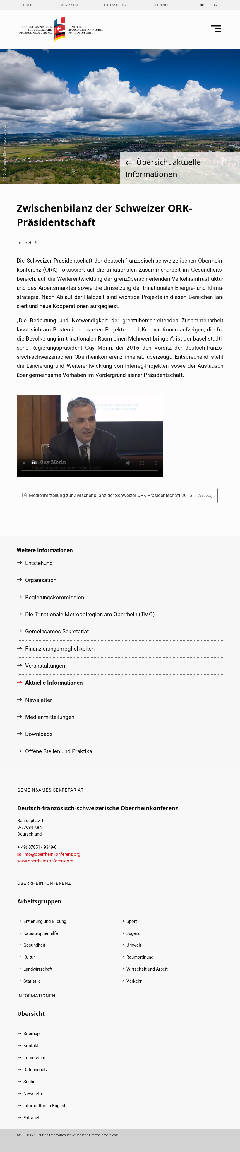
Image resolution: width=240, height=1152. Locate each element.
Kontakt (31, 1045)
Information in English (44, 1105)
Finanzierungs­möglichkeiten (60, 648)
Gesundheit (34, 945)
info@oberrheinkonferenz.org (51, 854)
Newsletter (38, 700)
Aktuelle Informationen (54, 682)
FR (216, 5)
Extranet (161, 5)
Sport (131, 921)
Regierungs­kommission (54, 597)
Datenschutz (115, 5)
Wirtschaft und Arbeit (147, 969)
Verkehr (134, 981)
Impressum (68, 5)
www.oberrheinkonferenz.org (45, 861)
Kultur (29, 957)
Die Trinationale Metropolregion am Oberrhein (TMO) (90, 614)
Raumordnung (139, 957)
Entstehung (39, 563)
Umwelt (133, 945)
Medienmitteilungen (49, 717)
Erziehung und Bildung (44, 921)
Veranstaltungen (45, 665)
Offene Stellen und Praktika (58, 751)
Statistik (31, 981)
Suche (29, 1081)
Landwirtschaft (37, 969)
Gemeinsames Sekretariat (57, 631)
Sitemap (26, 5)
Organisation (40, 580)
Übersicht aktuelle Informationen (163, 168)
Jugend (133, 933)
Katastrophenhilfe (40, 933)
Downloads (39, 734)
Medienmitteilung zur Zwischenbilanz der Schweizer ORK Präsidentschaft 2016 (120, 495)
